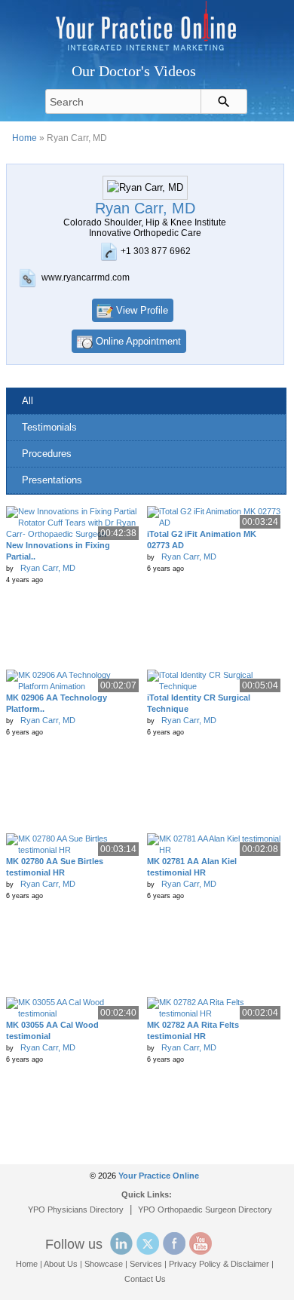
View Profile (142, 310)
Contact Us (145, 1278)
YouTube (200, 1243)
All (27, 400)
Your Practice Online (158, 1175)
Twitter (147, 1243)
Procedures (47, 453)
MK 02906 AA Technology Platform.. (56, 703)
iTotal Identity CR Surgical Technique (198, 703)
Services (146, 1263)
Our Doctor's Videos (134, 71)
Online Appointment (138, 341)
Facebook (174, 1243)
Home (24, 138)
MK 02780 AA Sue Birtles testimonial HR (54, 867)
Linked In (121, 1243)
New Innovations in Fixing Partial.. (58, 551)
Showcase (103, 1263)
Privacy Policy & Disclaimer (219, 1263)
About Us (61, 1263)
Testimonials (49, 427)
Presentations (52, 480)
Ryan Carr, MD (47, 567)
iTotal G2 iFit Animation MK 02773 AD (201, 539)
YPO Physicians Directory (76, 1209)
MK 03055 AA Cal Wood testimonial (52, 1030)
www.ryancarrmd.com (85, 277)
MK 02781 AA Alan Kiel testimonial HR (192, 867)
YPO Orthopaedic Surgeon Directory (205, 1209)
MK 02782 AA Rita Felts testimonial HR (193, 1030)
